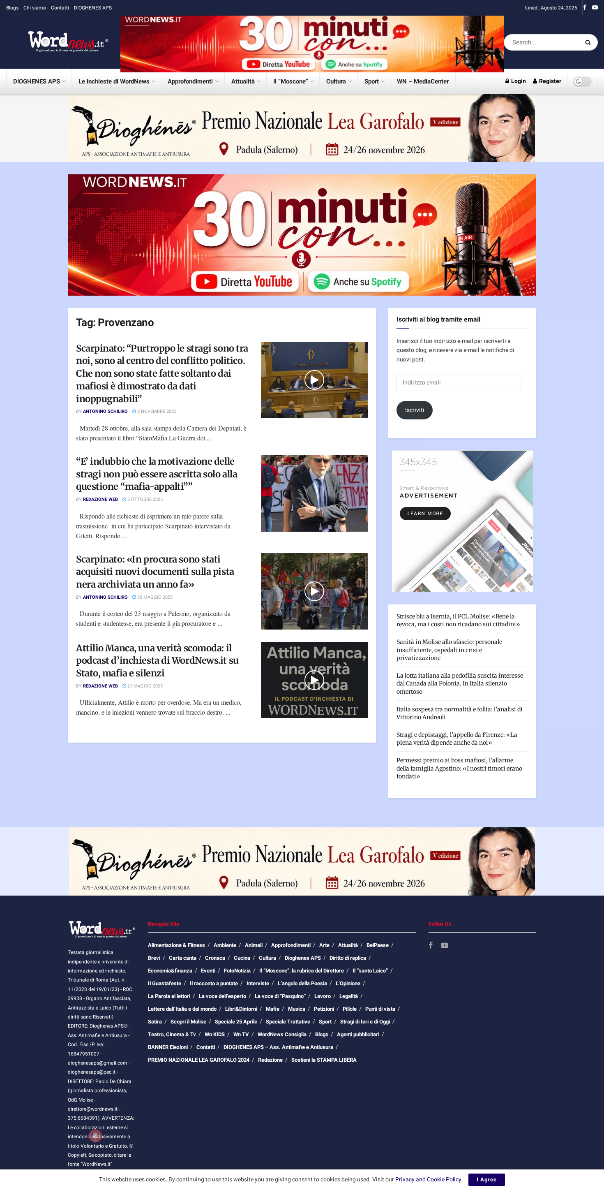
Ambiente (225, 945)
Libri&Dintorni (241, 1009)
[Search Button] (589, 42)
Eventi (208, 971)
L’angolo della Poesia (302, 983)
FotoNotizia (237, 971)
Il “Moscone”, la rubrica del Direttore (301, 971)
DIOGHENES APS (93, 8)
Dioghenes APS (303, 958)
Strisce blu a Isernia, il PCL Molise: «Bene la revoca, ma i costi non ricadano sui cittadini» (458, 620)
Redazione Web (100, 499)
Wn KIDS (215, 1034)
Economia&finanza (170, 971)
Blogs (12, 8)
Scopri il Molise (188, 1022)
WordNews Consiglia (282, 1034)
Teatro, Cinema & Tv (172, 1034)
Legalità (348, 996)
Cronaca (215, 958)
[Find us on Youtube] (595, 8)
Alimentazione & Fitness (176, 945)
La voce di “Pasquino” (280, 996)
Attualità (243, 81)
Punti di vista (380, 1009)
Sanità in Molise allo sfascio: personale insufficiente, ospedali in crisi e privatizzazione (449, 650)
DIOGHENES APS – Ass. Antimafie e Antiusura (278, 1047)
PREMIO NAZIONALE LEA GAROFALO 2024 (198, 1060)
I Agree (487, 1179)
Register (549, 81)
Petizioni (324, 1009)
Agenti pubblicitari (358, 1034)
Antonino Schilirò (105, 411)
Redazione (270, 1060)
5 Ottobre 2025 (144, 499)
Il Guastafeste (164, 983)
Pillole (350, 1009)
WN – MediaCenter (423, 81)
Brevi (154, 958)
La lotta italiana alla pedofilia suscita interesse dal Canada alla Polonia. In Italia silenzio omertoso (460, 683)
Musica (296, 1009)
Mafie (272, 1009)
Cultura (336, 81)
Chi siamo (34, 8)
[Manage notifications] (95, 1135)
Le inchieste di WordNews (114, 81)
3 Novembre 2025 (156, 411)
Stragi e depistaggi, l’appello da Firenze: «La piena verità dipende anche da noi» (457, 739)
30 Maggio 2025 (154, 597)
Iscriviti (414, 410)
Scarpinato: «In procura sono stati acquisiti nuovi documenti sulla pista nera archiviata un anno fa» (155, 571)
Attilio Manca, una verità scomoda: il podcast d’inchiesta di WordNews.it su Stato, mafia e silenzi (157, 660)
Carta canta (182, 958)
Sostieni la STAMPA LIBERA (324, 1060)
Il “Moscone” (290, 81)
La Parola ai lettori (169, 996)
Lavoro (322, 996)
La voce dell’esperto (222, 996)
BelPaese (378, 945)
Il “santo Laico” (370, 971)
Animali (254, 945)
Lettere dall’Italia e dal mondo (182, 1009)
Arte (324, 945)
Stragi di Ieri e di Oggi (365, 1022)
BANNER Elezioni (168, 1047)
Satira (155, 1022)
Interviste (258, 983)
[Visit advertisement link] (312, 42)
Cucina (242, 958)
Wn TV (241, 1034)
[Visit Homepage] (57, 42)
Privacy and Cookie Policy (428, 1179)
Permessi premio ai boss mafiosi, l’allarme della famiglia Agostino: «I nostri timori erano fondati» (459, 768)
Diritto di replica (348, 958)
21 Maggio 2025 (144, 686)
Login (518, 81)
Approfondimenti (190, 81)
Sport (371, 81)
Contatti (60, 8)
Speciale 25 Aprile (236, 1022)
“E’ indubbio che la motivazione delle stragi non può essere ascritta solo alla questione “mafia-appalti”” (156, 474)
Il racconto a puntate (214, 983)
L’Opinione (348, 983)
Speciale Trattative (288, 1022)
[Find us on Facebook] (584, 8)
